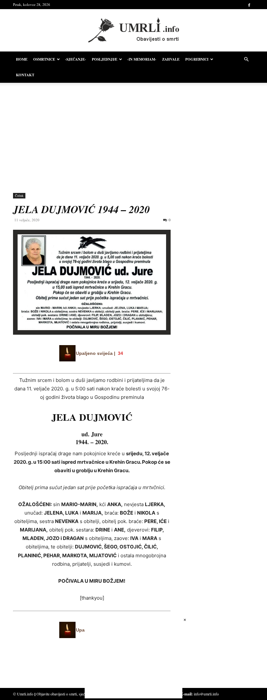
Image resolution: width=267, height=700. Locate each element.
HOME (21, 59)
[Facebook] (249, 4)
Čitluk (19, 195)
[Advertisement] (133, 133)
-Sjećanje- (75, 59)
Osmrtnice (44, 59)
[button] (246, 59)
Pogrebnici (196, 59)
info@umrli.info (206, 693)
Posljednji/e (104, 59)
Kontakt (25, 75)
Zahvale (170, 59)
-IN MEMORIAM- (141, 59)
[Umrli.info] (133, 30)
